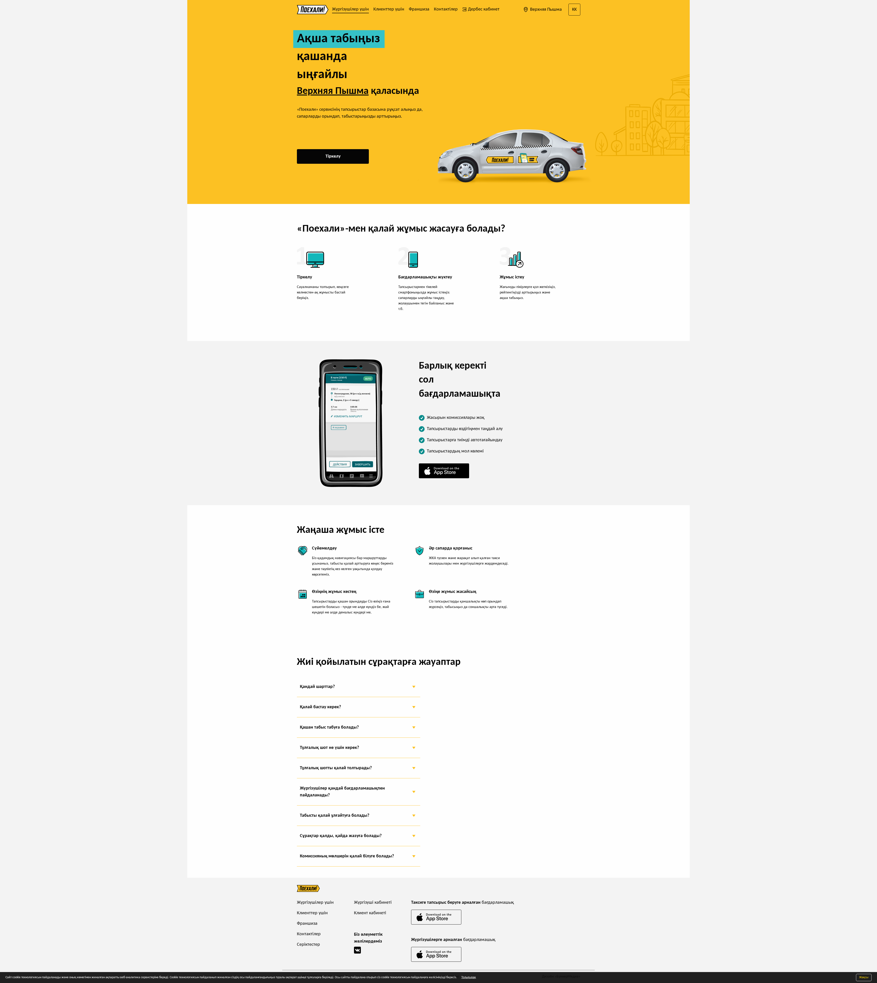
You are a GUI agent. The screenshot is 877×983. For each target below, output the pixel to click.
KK (574, 9)
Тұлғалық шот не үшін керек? (329, 747)
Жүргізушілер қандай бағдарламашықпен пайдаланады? (342, 792)
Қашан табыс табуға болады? (329, 727)
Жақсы (863, 977)
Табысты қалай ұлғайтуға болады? (334, 815)
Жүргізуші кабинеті (373, 902)
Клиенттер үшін (388, 9)
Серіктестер (308, 944)
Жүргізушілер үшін (350, 9)
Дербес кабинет (483, 9)
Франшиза (419, 9)
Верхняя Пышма (545, 9)
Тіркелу (333, 156)
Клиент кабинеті (370, 913)
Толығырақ (468, 977)
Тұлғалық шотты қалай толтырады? (336, 768)
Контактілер (446, 9)
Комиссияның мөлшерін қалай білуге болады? (347, 856)
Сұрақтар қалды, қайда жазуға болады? (341, 836)
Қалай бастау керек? (320, 707)
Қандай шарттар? (317, 686)
